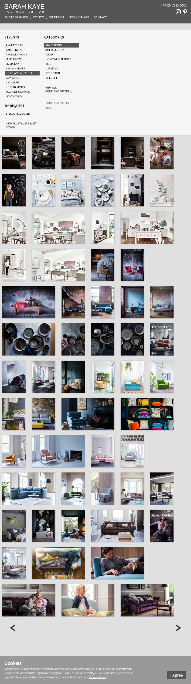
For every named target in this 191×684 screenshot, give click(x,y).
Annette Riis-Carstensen (14, 47)
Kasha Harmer (15, 68)
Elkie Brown (14, 59)
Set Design (56, 17)
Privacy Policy (97, 677)
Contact (100, 17)
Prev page (13, 628)
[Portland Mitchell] (14, 153)
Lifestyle (51, 68)
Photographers (16, 17)
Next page (178, 628)
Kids (48, 63)
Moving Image (78, 17)
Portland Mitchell (19, 73)
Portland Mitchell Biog (58, 105)
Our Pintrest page (185, 11)
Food (49, 54)
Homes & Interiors (58, 59)
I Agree (176, 675)
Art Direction (55, 49)
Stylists (38, 17)
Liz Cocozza (14, 96)
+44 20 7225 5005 (174, 5)
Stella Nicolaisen (18, 113)
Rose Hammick (15, 87)
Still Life (51, 77)
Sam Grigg (13, 77)
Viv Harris (12, 82)
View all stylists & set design (21, 125)
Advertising (53, 45)
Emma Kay (12, 63)
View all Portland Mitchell (58, 89)
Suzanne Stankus (18, 91)
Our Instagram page (178, 11)
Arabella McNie (16, 54)
